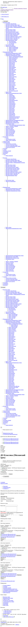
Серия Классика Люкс (13, 387)
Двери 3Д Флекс (12, 329)
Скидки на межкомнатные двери (13, 146)
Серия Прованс (11, 367)
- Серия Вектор (11, 114)
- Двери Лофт (11, 87)
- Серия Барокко (11, 103)
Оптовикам (5, 152)
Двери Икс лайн (12, 339)
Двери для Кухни (9, 134)
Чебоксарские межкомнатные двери (14, 93)
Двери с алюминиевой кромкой (15, 323)
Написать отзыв (4, 483)
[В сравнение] (5, 539)
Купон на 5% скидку (10, 147)
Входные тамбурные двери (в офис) (14, 36)
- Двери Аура (11, 80)
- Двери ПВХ (11, 81)
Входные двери (6, 22)
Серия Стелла (11, 385)
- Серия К (10, 94)
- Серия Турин (11, 102)
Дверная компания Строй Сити (10, 589)
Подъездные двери (10, 44)
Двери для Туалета (10, 135)
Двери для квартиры (12, 314)
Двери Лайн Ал (14, 325)
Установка (5, 282)
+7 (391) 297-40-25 (5, 14)
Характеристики (6, 487)
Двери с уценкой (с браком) (12, 126)
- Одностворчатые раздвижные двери (16, 125)
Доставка (5, 148)
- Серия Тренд (11, 110)
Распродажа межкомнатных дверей (13, 53)
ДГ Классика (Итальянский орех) (8, 556)
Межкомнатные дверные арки (12, 122)
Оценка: (2, 515)
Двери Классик (11, 343)
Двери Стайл (11, 334)
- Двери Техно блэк (12, 61)
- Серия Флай (11, 95)
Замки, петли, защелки (11, 140)
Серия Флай (11, 365)
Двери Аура (11, 349)
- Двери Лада (11, 75)
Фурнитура (5, 136)
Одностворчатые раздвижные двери (16, 394)
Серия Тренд (11, 380)
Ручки (7, 137)
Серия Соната (11, 375)
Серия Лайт (11, 381)
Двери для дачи (11, 317)
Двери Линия (11, 340)
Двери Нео (10, 342)
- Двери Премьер (12, 67)
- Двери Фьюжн (11, 79)
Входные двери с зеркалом (12, 39)
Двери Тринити (11, 341)
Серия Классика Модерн (13, 386)
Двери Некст (11, 337)
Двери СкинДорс (12, 346)
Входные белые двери (10, 29)
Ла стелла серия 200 (12, 360)
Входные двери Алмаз (11, 30)
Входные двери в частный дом (12, 37)
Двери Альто (11, 335)
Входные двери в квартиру (12, 35)
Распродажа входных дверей (12, 32)
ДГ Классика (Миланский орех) (8, 536)
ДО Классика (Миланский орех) (10, 434)
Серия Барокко (11, 373)
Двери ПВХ (11, 350)
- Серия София (11, 96)
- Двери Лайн (11, 89)
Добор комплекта (4, 466)
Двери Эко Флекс (12, 328)
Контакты (5, 153)
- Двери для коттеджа (13, 48)
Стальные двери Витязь (11, 23)
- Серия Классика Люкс (13, 117)
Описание (5, 486)
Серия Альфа (11, 382)
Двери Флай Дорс (12, 358)
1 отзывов (3, 482)
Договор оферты (6, 585)
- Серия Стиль (11, 107)
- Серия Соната (11, 106)
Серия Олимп (11, 374)
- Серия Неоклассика (13, 100)
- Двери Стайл (11, 64)
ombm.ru (17, 624)
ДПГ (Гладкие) (11, 352)
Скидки (5, 276)
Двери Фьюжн (11, 348)
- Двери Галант (11, 62)
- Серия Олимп (11, 105)
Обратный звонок (9, 9)
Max (3, 18)
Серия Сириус (11, 388)
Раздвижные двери (10, 123)
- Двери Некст (11, 68)
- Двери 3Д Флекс (12, 60)
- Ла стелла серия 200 (13, 90)
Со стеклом (10, 310)
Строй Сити (3, 622)
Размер (2, 465)
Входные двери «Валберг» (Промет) (14, 26)
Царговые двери (9, 128)
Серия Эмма (11, 368)
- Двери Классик (12, 74)
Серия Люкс (11, 378)
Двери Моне (11, 355)
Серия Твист (11, 370)
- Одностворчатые (12, 42)
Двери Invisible (14, 326)
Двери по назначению (10, 46)
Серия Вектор (11, 383)
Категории (6, 21)
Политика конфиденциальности (10, 591)
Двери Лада (11, 345)
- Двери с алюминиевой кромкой (15, 56)
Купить (10, 474)
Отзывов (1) (5, 488)
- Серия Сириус (11, 119)
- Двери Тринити (12, 72)
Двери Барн (11, 347)
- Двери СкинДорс (12, 76)
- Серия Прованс (12, 97)
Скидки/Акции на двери (8, 601)
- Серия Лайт (11, 112)
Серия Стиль (11, 376)
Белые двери (8, 92)
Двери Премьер (11, 336)
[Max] (1, 625)
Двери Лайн (11, 359)
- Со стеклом (11, 43)
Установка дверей (7, 150)
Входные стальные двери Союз (13, 24)
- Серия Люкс (11, 108)
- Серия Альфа (11, 113)
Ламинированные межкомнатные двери (15, 120)
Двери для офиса (12, 316)
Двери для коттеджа (12, 315)
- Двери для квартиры (13, 47)
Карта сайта (5, 605)
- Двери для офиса (12, 49)
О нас (4, 154)
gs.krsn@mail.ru (6, 613)
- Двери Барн (11, 77)
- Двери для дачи (12, 50)
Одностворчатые (12, 309)
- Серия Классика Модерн (14, 116)
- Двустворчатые (12, 41)
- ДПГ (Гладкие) (11, 82)
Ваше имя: (3, 505)
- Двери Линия (11, 70)
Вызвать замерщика (18, 8)
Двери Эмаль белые (12, 327)
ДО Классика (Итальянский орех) (8, 576)
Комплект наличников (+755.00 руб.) (12, 570)
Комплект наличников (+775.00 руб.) (12, 531)
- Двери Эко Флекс (12, 59)
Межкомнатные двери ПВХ (12, 121)
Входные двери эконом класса (12, 34)
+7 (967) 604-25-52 (5, 16)
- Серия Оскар (11, 109)
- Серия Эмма (11, 99)
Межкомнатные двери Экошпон (13, 54)
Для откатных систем (10, 139)
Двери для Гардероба (10, 130)
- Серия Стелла (11, 115)
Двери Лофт (11, 356)
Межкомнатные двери (8, 52)
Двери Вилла (11, 333)
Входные (5, 157)
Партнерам (5, 604)
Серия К (10, 363)
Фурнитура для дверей (8, 600)
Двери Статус (11, 353)
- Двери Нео (11, 73)
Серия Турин (11, 372)
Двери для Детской (10, 133)
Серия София (11, 366)
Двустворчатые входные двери (12, 33)
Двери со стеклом (10, 127)
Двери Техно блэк (12, 330)
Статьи (4, 149)
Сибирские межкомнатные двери (13, 55)
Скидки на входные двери (11, 145)
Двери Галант (11, 332)
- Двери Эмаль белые (13, 57)
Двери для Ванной (10, 129)
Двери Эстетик (11, 354)
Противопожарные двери (11, 40)
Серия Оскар (11, 379)
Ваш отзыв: (3, 511)
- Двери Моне (11, 86)
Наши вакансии (9, 155)
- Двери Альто (11, 66)
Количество (3, 474)
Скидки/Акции (6, 142)
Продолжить (3, 516)
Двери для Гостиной (10, 132)
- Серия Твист (11, 101)
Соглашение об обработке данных (10, 590)
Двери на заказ (6, 141)
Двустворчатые (11, 308)
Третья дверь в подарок (11, 143)
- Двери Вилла (11, 63)
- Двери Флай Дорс (12, 88)
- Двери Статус (11, 83)
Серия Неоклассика (12, 369)
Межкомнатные (6, 187)
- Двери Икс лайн (12, 69)
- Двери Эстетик (12, 85)
